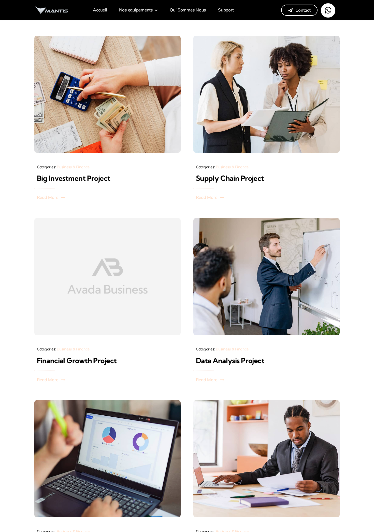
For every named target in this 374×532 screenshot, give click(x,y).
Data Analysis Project (230, 360)
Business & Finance (73, 167)
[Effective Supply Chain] (266, 37)
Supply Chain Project (230, 178)
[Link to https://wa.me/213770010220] (328, 10)
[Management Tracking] (266, 402)
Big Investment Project (73, 178)
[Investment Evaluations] (107, 37)
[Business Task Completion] (107, 402)
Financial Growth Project (77, 360)
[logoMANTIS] (51, 7)
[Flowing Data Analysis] (266, 220)
